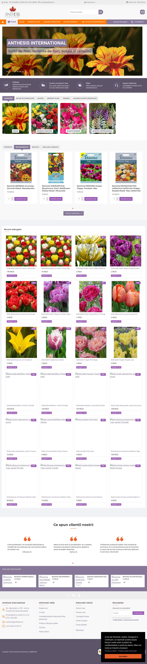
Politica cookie (111, 651)
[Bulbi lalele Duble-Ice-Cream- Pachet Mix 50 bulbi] (21, 250)
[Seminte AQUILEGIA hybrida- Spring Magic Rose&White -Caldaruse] (80, 580)
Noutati (35, 147)
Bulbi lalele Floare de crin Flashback (19, 360)
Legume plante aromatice (85, 98)
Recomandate (22, 147)
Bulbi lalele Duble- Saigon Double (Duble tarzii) (126, 268)
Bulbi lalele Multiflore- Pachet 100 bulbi (20, 405)
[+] (12, 198)
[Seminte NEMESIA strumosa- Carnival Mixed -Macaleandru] (21, 168)
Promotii (8, 147)
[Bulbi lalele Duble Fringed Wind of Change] (90, 296)
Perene (66, 98)
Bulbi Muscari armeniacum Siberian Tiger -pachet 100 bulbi (126, 451)
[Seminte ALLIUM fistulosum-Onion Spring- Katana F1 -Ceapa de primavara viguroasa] (116, 580)
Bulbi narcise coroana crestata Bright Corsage (126, 497)
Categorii (8, 98)
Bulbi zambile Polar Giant (85, 451)
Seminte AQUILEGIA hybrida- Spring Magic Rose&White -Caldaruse (97, 576)
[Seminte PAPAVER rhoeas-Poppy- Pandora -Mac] (91, 168)
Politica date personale (127, 651)
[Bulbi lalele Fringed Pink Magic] (90, 342)
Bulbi (15, 131)
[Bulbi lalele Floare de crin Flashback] (21, 342)
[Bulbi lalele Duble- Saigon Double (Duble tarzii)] (125, 250)
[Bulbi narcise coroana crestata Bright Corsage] (125, 479)
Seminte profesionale (102, 131)
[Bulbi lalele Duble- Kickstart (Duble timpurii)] (56, 296)
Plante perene (73, 131)
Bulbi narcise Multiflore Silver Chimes (54, 451)
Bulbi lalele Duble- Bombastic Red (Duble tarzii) (22, 314)
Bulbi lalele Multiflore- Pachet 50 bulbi (54, 405)
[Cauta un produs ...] (101, 12)
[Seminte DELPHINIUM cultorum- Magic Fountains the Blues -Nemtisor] (44, 581)
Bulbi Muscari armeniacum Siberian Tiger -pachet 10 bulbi (56, 497)
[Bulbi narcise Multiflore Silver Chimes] (56, 433)
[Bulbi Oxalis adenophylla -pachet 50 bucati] (125, 387)
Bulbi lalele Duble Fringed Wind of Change (90, 314)
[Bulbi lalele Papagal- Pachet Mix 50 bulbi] (90, 387)
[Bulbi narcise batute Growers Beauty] (90, 479)
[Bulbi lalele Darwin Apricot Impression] (125, 296)
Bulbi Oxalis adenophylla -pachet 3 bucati (21, 451)
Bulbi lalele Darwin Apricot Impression (124, 314)
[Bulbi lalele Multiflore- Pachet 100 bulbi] (21, 387)
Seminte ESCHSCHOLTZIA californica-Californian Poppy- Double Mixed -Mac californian (126, 188)
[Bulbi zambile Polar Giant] (90, 433)
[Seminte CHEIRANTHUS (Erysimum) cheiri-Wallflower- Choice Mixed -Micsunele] (56, 168)
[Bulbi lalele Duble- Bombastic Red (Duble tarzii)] (21, 296)
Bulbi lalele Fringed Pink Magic (87, 360)
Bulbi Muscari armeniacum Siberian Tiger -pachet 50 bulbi (22, 497)
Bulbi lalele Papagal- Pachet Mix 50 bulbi (90, 405)
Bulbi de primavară (25, 98)
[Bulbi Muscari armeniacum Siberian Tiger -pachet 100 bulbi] (125, 433)
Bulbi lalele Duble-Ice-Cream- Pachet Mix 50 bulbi (22, 268)
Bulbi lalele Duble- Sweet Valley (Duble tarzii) (91, 268)
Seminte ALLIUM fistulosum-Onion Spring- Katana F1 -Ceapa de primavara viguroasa (133, 576)
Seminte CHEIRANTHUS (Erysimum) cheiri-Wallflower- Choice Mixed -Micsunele (56, 188)
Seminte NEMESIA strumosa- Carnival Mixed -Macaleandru (21, 187)
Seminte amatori (44, 131)
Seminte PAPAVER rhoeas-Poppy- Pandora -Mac (89, 187)
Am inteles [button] (123, 656)
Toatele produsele (72, 213)
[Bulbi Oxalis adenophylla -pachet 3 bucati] (21, 433)
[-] (12, 200)
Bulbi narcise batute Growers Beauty (89, 497)
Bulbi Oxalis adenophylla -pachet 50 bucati (126, 405)
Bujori (41, 98)
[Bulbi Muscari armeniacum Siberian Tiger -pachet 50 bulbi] (21, 479)
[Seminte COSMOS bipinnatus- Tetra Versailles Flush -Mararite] (7, 580)
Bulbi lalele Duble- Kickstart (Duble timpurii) (56, 314)
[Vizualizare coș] (142, 12)
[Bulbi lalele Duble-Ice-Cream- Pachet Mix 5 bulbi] (56, 250)
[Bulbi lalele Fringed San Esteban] (56, 342)
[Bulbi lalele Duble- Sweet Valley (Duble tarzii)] (90, 250)
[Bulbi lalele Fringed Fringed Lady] (125, 342)
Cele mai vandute (50, 147)
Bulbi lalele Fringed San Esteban (52, 360)
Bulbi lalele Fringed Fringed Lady (122, 360)
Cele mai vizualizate (11, 569)
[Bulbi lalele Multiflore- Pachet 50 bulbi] (56, 387)
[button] (20, 199)
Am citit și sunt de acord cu (126, 619)
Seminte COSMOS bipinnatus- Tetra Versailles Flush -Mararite (24, 576)
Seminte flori (53, 98)
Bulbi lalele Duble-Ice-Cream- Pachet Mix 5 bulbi (56, 268)
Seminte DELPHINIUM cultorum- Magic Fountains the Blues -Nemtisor (61, 576)
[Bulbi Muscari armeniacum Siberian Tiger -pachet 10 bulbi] (56, 479)
